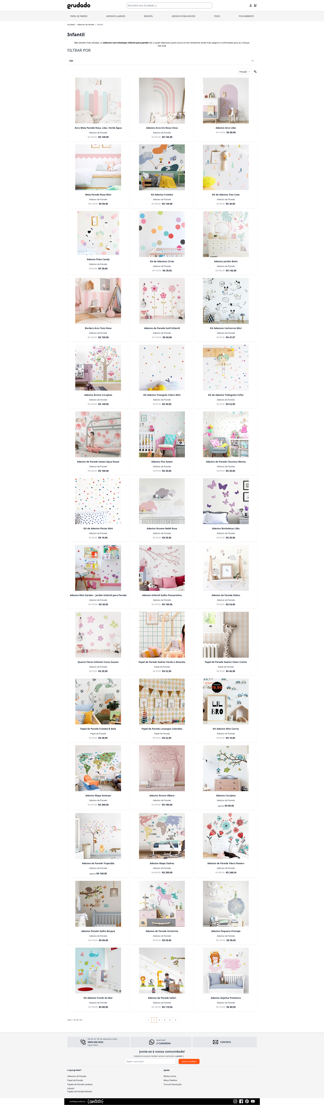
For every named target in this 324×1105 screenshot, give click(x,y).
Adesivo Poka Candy (98, 259)
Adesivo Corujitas (226, 795)
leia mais (162, 45)
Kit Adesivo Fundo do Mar (98, 997)
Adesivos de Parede (86, 24)
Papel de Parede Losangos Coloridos (162, 728)
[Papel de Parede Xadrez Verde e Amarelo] (162, 635)
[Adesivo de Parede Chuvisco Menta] (226, 434)
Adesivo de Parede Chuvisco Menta (226, 461)
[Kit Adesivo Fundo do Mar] (98, 971)
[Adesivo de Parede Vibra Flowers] (226, 836)
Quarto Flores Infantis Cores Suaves (98, 661)
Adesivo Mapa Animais (98, 795)
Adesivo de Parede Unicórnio (162, 931)
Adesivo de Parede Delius (226, 595)
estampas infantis (126, 42)
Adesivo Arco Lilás (226, 127)
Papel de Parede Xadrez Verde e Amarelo (162, 661)
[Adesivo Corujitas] (226, 768)
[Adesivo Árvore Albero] (162, 768)
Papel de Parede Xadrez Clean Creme (226, 661)
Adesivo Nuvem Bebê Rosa (162, 528)
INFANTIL (148, 16)
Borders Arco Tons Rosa (98, 328)
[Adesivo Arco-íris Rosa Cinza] (162, 100)
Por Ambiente (246, 16)
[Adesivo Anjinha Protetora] (226, 971)
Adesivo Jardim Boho (226, 261)
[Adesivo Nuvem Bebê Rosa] (162, 501)
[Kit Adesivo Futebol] (162, 167)
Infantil (70, 1091)
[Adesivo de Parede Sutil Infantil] (162, 301)
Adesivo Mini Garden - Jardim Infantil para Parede (98, 595)
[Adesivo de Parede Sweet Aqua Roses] (98, 434)
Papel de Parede (75, 1083)
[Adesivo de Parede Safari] (162, 971)
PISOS (217, 16)
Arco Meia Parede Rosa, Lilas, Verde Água (98, 127)
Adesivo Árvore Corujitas (98, 394)
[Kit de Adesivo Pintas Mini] (98, 501)
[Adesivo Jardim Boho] (226, 234)
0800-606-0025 (95, 1042)
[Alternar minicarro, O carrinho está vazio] (255, 5)
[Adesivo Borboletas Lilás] (226, 501)
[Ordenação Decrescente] (255, 71)
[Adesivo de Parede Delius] (226, 568)
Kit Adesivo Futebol (162, 194)
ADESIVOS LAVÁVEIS (115, 16)
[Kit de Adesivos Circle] (162, 234)
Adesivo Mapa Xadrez (162, 863)
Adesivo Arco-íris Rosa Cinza (162, 127)
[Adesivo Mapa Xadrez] (162, 836)
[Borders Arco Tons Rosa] (98, 301)
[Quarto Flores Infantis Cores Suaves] (98, 635)
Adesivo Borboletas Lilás (226, 528)
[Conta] (251, 5)
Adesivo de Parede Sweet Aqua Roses (98, 461)
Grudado (71, 24)
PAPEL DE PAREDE (78, 16)
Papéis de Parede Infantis (79, 1094)
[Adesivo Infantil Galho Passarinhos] (162, 568)
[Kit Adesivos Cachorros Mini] (226, 301)
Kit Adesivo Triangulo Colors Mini (162, 394)
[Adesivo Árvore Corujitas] (98, 368)
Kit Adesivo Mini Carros (226, 728)
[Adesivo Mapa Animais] (98, 768)
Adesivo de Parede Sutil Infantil (162, 328)
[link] (149, 1019)
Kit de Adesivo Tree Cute (226, 194)
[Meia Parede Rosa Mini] (98, 167)
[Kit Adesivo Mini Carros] (226, 701)
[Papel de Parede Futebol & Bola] (98, 701)
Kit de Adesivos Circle (162, 261)
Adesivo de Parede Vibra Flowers (225, 863)
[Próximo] (175, 1019)
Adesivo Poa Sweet (162, 461)
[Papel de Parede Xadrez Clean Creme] (226, 635)
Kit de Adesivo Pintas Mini (98, 528)
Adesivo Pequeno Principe (225, 931)
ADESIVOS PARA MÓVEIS (183, 16)
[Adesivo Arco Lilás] (226, 100)
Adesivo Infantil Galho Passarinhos (162, 595)
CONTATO (225, 1042)
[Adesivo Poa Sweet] (162, 434)
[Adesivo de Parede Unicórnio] (162, 904)
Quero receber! (189, 1064)
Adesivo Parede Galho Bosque (98, 931)
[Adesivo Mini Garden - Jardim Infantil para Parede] (98, 568)
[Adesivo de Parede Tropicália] (98, 836)
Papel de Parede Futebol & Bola (98, 728)
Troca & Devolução (173, 1087)
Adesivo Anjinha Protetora (226, 997)
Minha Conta (170, 1079)
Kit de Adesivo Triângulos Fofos (225, 394)
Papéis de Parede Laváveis (80, 1087)
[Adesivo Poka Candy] (98, 233)
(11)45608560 (163, 1043)
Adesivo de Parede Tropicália (98, 863)
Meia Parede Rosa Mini (98, 194)
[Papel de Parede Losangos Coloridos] (162, 701)
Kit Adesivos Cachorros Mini (226, 328)
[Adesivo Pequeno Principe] (226, 904)
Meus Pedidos (170, 1083)
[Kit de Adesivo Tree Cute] (226, 167)
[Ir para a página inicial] (78, 5)
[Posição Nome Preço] (245, 72)
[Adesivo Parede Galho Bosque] (98, 904)
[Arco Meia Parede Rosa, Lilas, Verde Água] (98, 100)
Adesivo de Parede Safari (162, 997)
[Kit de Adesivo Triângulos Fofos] (226, 368)
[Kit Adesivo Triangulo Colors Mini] (162, 368)
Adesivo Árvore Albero (162, 795)
